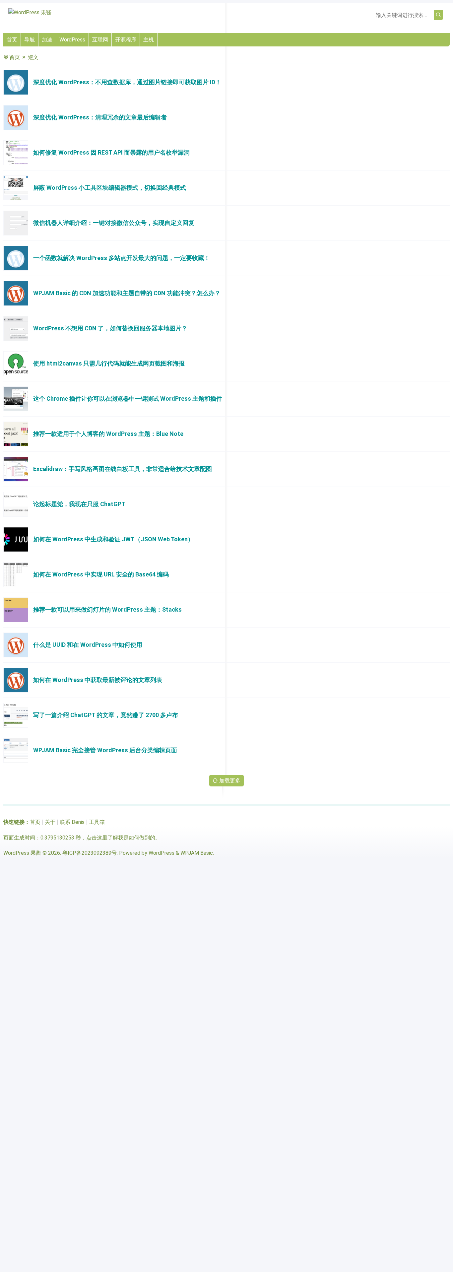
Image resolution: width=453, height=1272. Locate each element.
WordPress (72, 39)
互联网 (100, 39)
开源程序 (125, 39)
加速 (47, 39)
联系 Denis (72, 822)
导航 (29, 39)
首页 (12, 39)
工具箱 (97, 822)
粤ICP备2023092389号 (89, 853)
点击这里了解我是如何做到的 (120, 838)
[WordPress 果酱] (29, 12)
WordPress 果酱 (22, 853)
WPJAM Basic (196, 853)
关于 (50, 822)
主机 (148, 39)
